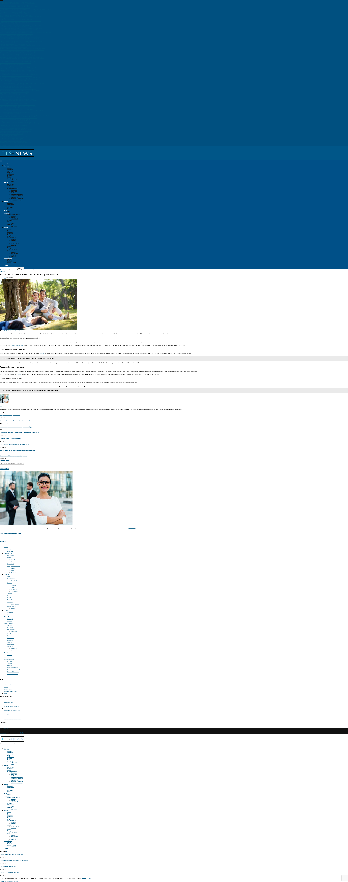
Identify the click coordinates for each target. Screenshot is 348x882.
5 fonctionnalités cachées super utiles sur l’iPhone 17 (13, 64)
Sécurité (13, 239)
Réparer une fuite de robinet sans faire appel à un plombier (14, 93)
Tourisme (10, 203)
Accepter (84, 878)
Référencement (11, 262)
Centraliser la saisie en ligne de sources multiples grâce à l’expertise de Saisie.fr (19, 42)
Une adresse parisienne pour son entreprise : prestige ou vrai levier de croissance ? (20, 6)
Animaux (13, 240)
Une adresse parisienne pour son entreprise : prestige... (16, 427)
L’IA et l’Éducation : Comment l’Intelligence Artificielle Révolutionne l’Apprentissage (21, 26)
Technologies (7, 213)
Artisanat (9, 175)
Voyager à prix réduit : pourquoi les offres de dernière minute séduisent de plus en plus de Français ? (24, 115)
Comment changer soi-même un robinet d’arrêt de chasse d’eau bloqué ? (17, 2)
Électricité (14, 193)
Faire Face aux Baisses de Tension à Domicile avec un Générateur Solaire (18, 122)
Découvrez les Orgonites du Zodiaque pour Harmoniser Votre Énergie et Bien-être (20, 102)
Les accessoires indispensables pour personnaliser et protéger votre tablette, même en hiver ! (22, 83)
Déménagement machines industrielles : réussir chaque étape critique (17, 18)
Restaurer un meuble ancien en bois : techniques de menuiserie (15, 142)
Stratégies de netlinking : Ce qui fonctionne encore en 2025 (14, 132)
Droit (8, 236)
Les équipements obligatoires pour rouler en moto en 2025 (14, 92)
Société (6, 227)
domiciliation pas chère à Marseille (12, 719)
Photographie (14, 253)
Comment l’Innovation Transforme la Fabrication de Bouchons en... (20, 432)
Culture (9, 229)
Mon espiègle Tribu (8, 702)
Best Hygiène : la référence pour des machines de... (15, 444)
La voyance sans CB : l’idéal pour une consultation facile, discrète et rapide (18, 118)
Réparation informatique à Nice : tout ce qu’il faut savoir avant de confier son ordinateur (21, 41)
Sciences (10, 232)
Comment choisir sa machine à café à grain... (13, 456)
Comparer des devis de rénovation (8, 135)
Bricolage (10, 185)
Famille (9, 242)
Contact (6, 693)
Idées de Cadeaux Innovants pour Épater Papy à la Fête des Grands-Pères (17, 105)
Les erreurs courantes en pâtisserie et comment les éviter (13, 103)
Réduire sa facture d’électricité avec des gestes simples (13, 125)
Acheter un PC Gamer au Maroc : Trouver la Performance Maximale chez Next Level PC (21, 60)
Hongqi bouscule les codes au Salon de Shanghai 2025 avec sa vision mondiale (19, 121)
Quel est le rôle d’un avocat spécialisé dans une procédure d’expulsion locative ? (20, 136)
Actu (5, 165)
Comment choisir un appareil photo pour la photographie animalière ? (17, 129)
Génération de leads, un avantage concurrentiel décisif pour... (18, 450)
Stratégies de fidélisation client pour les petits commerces (14, 126)
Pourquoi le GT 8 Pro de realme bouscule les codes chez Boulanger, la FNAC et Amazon (21, 52)
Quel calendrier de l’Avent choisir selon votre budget (13, 96)
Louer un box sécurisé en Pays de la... (11, 438)
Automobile (14, 179)
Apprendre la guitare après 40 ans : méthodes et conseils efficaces (16, 76)
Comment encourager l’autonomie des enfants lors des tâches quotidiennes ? (18, 3)
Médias (9, 259)
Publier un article (8, 685)
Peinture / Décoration (17, 198)
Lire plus (88, 878)
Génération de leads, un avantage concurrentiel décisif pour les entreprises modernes (20, 123)
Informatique (10, 221)
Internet (9, 224)
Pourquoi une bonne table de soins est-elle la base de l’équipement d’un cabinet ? (20, 67)
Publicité (9, 261)
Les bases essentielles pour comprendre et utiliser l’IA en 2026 (15, 22)
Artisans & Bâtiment (12, 188)
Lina (5, 278)
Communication (8, 258)
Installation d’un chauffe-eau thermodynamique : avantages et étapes (17, 99)
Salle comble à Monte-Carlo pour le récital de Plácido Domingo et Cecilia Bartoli (20, 37)
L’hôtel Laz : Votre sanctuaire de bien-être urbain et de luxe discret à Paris (18, 51)
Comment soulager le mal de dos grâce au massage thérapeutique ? (16, 5)
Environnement (11, 237)
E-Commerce (14, 226)
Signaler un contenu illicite (10, 691)
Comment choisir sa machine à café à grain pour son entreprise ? (15, 131)
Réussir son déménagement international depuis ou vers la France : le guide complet (20, 10)
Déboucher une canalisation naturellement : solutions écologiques (16, 97)
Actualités (7, 544)
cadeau (19, 374)
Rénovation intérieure (17, 194)
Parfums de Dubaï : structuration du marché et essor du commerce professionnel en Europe (22, 50)
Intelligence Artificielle (13, 214)
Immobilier (10, 169)
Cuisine (9, 187)
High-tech (10, 220)
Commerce (10, 171)
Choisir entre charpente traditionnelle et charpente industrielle (15, 139)
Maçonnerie (14, 197)
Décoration (10, 184)
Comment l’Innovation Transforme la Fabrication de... (14, 860)
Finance (9, 168)
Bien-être (10, 207)
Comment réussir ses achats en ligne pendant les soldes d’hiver (15, 63)
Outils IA (13, 216)
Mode (5, 210)
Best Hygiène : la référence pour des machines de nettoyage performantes (18, 116)
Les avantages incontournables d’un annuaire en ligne (13, 141)
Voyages (6, 201)
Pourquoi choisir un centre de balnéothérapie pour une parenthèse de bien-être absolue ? (21, 28)
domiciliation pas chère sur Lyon (12, 710)
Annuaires (13, 263)
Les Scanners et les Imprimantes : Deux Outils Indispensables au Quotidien (18, 94)
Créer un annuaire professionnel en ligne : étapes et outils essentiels (16, 109)
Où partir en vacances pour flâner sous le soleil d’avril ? (13, 47)
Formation (13, 249)
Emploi (9, 246)
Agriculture (10, 174)
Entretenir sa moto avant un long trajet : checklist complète (14, 80)
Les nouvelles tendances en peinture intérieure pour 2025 (14, 144)
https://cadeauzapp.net (18, 345)
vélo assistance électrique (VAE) (11, 706)
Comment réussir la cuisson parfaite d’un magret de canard (14, 108)
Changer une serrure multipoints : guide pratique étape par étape (15, 119)
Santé (5, 206)
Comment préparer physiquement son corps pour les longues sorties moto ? (18, 29)
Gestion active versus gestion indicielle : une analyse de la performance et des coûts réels (22, 38)
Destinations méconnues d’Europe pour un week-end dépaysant (15, 87)
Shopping (13, 252)
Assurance (10, 172)
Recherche (20, 268)
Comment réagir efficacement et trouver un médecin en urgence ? (16, 19)
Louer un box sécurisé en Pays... (8, 866)
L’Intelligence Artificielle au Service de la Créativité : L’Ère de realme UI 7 (18, 55)
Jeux (12, 223)
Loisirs (9, 250)
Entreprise (7, 166)
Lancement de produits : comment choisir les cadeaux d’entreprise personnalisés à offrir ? (22, 58)
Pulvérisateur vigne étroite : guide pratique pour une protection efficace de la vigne (20, 16)
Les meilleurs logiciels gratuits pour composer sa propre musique (16, 81)
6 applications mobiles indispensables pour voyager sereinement (16, 31)
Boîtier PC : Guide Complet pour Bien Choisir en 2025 (13, 128)
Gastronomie (10, 204)
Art (8, 230)
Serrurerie (14, 191)
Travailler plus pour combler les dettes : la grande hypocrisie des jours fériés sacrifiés (20, 84)
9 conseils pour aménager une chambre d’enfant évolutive (14, 13)
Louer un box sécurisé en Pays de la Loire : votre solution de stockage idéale (18, 106)
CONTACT (6, 265)
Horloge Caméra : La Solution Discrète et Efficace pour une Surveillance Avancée (20, 77)
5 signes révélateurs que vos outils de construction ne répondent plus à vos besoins (20, 68)
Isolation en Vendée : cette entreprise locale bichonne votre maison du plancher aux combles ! (23, 48)
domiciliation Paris (8, 714)
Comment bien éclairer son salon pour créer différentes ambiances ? (16, 34)
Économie (10, 233)
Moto (12, 181)
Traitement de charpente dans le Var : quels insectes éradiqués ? (15, 44)
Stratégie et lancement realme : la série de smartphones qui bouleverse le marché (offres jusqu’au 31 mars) (25, 32)
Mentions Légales (8, 689)
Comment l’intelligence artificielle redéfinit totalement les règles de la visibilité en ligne (21, 25)
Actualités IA (14, 219)
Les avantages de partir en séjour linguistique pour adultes (14, 12)
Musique (9, 235)
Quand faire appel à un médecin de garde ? (10, 113)
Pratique (6, 657)
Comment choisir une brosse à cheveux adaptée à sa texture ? (15, 8)
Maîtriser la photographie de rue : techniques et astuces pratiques (16, 66)
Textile (9, 177)
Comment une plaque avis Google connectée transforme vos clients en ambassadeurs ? (21, 39)
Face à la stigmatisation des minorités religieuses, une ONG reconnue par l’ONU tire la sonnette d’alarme (25, 9)
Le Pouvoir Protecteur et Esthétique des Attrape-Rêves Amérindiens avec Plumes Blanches (22, 110)
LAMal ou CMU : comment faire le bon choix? (11, 134)
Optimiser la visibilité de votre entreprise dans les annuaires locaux (16, 112)
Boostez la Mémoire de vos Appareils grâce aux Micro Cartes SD (16, 86)
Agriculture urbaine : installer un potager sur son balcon (13, 145)
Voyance (13, 256)
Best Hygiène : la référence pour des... (9, 872)
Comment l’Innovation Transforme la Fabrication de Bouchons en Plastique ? (19, 71)
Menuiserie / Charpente (17, 195)
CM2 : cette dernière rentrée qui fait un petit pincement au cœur (15, 15)
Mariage (13, 245)
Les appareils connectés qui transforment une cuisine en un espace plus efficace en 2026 (21, 57)
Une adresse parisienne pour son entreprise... (11, 854)
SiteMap (22, 733)
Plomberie (14, 190)
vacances (42, 353)
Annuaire (6, 687)
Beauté (9, 211)
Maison (6, 182)
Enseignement (11, 248)
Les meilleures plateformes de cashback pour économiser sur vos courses (17, 61)
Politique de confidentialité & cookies (9, 881)
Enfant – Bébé (15, 243)
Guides (13, 217)
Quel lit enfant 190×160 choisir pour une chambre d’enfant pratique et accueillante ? (20, 21)
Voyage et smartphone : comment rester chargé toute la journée (15, 35)
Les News (2, 725)
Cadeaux (13, 255)
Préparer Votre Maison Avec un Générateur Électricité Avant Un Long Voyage (19, 79)
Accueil (6, 164)
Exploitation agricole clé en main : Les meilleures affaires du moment (17, 70)
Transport (10, 178)
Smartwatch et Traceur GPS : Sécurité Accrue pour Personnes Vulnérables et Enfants (20, 90)
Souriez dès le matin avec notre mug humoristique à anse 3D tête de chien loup (19, 100)
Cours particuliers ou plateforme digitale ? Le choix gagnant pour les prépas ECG (20, 74)
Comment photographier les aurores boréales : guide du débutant (16, 73)
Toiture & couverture (16, 200)
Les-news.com (3, 733)
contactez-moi (132, 528)
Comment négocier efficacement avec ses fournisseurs (13, 138)
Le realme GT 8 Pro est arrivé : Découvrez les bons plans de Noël (16, 54)
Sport (8, 208)
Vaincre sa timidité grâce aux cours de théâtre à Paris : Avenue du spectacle (18, 89)
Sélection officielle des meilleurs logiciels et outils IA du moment (16, 24)
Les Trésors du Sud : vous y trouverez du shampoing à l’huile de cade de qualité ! (20, 45)
